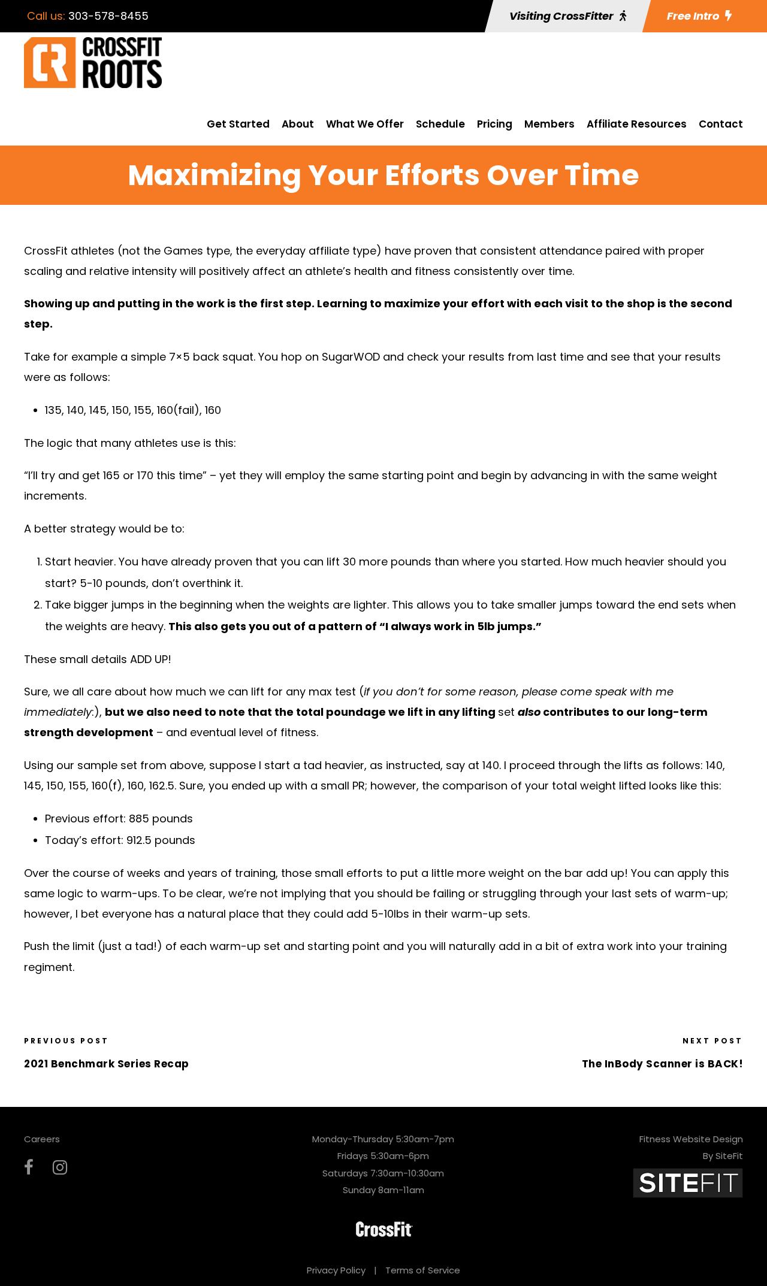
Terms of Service (422, 1270)
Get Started (238, 124)
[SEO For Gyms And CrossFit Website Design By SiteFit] (688, 1182)
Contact (721, 124)
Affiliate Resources (637, 124)
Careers (42, 1139)
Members (549, 124)
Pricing (494, 124)
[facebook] (29, 1168)
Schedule (440, 124)
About (298, 124)
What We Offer (365, 124)
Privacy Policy (336, 1270)
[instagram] (60, 1168)
